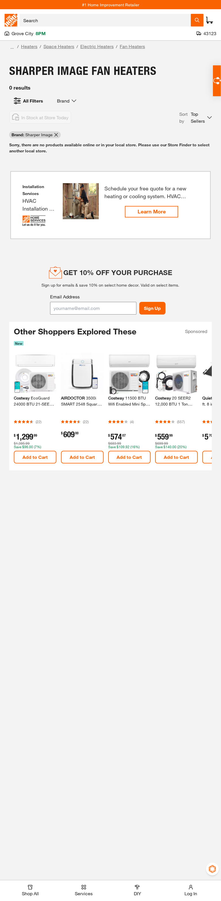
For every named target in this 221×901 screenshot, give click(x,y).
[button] (195, 117)
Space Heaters (58, 46)
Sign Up (152, 308)
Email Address (65, 296)
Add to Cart (35, 457)
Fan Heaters (132, 46)
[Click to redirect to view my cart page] (209, 20)
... (12, 47)
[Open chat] (217, 80)
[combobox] (105, 20)
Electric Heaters (97, 46)
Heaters (29, 46)
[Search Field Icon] (197, 20)
